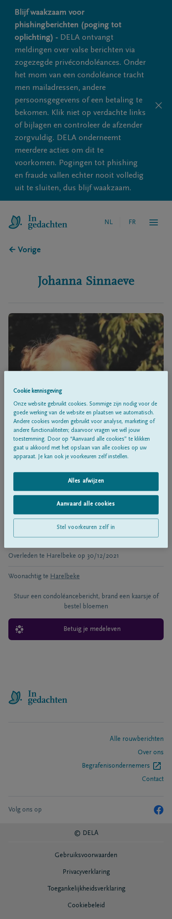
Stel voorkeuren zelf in (86, 528)
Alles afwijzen (86, 481)
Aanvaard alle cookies (86, 505)
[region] (85, 459)
